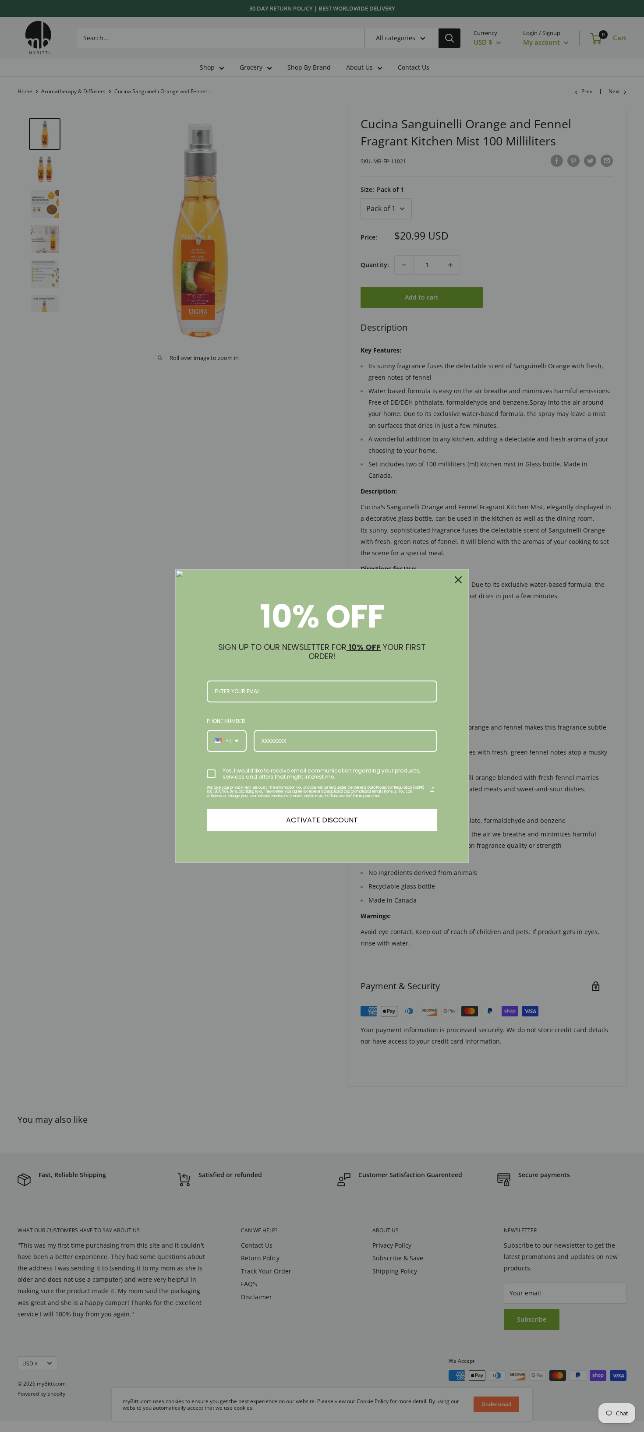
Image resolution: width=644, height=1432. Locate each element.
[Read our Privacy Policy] (432, 789)
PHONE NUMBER (226, 721)
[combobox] (227, 741)
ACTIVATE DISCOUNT (322, 820)
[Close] (458, 579)
